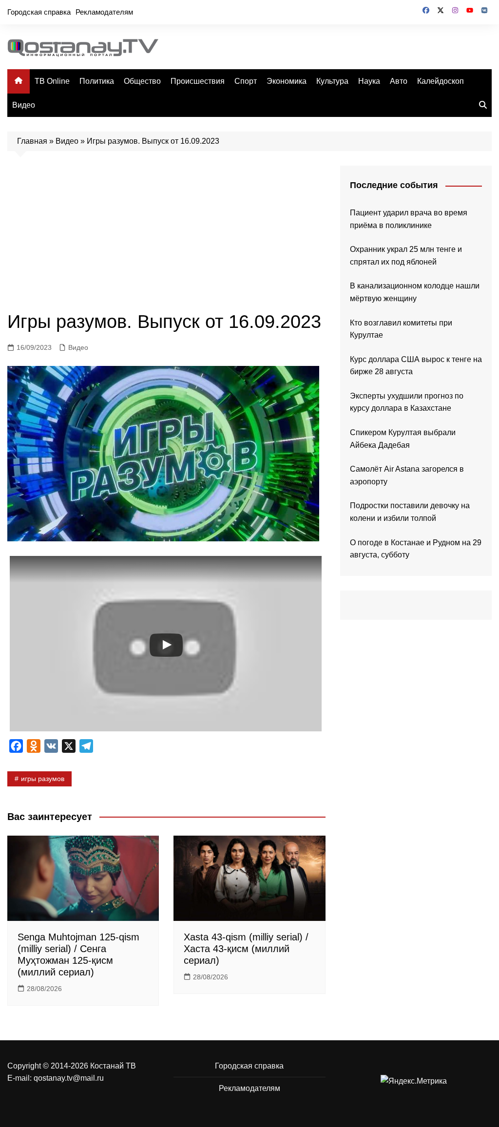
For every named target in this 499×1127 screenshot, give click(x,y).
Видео (23, 105)
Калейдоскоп (440, 81)
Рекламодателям (104, 12)
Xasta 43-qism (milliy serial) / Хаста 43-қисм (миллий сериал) (246, 949)
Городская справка (39, 12)
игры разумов (42, 779)
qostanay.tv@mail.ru (69, 1078)
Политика (96, 81)
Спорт (245, 81)
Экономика (287, 81)
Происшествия (198, 81)
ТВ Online (52, 81)
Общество (142, 81)
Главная (32, 141)
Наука (369, 81)
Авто (398, 81)
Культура (332, 81)
